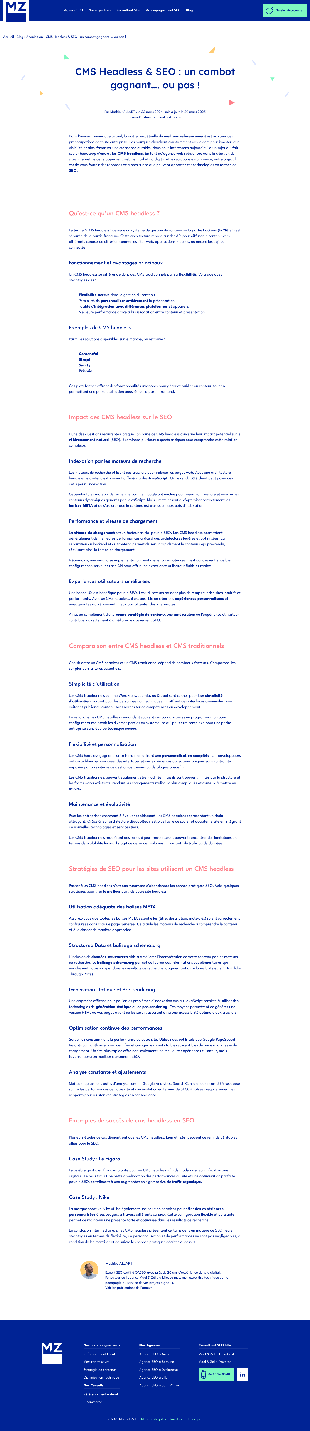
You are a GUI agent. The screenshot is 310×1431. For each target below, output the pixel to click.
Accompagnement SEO (163, 10)
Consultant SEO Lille (215, 1345)
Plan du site (177, 1419)
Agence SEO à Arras (154, 1354)
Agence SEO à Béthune (156, 1362)
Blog (189, 10)
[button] (128, 184)
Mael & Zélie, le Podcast (216, 1354)
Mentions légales (153, 1419)
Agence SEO (73, 10)
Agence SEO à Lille (153, 1377)
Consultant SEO (128, 10)
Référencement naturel (101, 1394)
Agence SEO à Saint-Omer (159, 1385)
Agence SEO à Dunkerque (158, 1370)
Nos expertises (100, 10)
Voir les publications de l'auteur (128, 1288)
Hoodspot (195, 1419)
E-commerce (93, 1402)
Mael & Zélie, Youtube (215, 1362)
